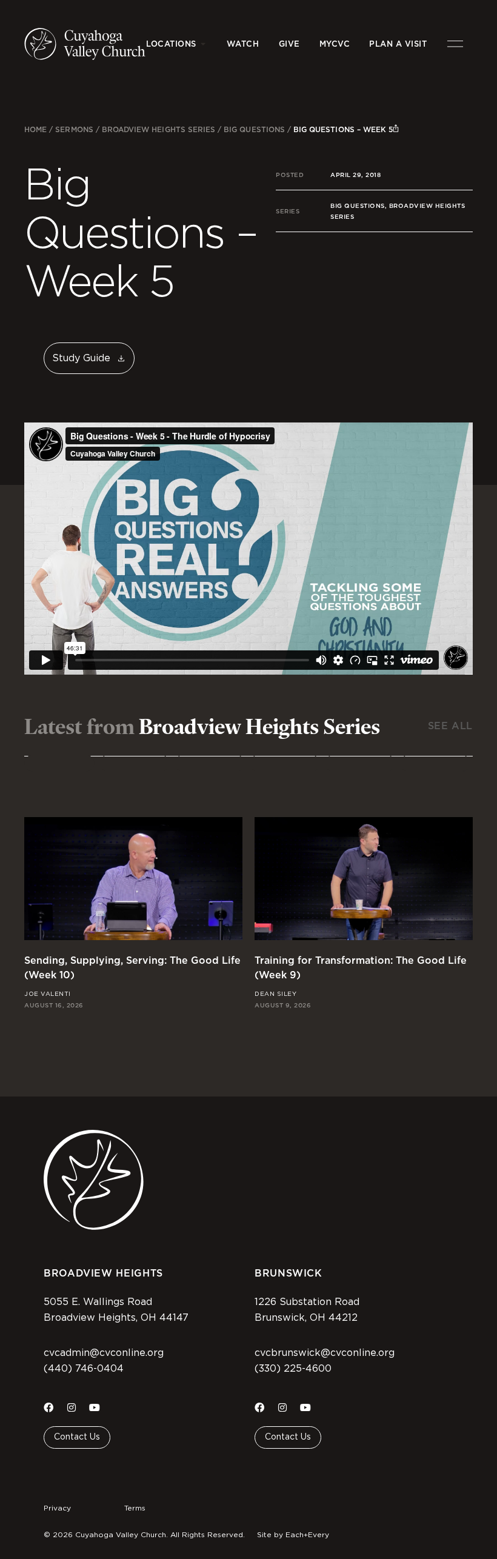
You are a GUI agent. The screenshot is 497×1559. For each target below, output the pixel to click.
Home (35, 129)
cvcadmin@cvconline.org (104, 1353)
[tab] (59, 763)
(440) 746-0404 (84, 1369)
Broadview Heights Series (158, 129)
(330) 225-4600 (293, 1369)
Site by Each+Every (293, 1534)
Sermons (74, 129)
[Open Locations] (203, 44)
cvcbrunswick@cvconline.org (325, 1353)
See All (450, 726)
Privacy (57, 1508)
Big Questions (254, 129)
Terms (134, 1508)
